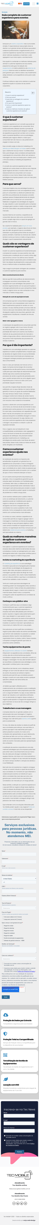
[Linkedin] (17, 1203)
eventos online (26, 719)
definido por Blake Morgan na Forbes (14, 148)
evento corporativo (17, 44)
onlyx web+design (29, 1220)
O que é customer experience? (15, 95)
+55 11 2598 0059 (19, 1199)
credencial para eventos (17, 530)
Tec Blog (4, 12)
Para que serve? (11, 97)
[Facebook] (14, 1203)
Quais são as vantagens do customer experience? (17, 100)
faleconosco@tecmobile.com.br (19, 1189)
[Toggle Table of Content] (32, 92)
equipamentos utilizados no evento (16, 651)
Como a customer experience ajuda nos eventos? (18, 106)
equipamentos (7, 68)
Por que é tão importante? (14, 103)
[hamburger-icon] (37, 3)
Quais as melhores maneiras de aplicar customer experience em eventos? (18, 110)
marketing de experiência (12, 563)
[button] (33, 3)
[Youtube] (21, 1203)
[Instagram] (25, 1203)
